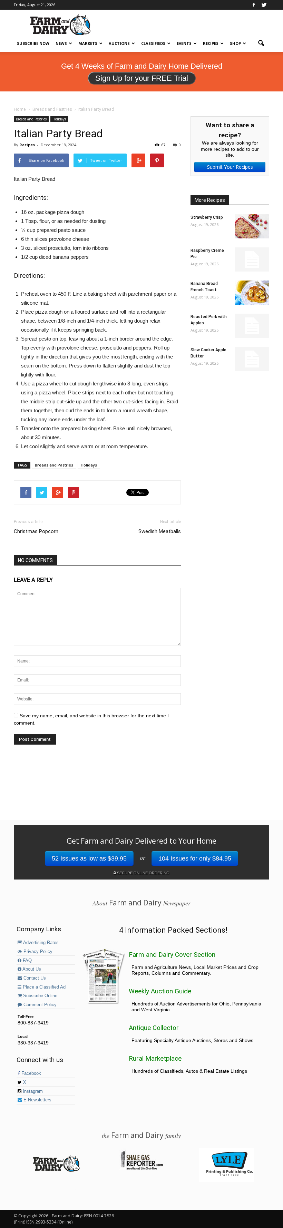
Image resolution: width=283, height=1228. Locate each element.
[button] (261, 43)
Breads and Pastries (31, 119)
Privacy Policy (37, 951)
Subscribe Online (39, 995)
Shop (235, 43)
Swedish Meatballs (159, 531)
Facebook (30, 1073)
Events (184, 43)
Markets (87, 43)
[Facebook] (253, 5)
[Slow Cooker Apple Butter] (252, 359)
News (61, 43)
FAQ (26, 960)
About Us (31, 969)
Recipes (210, 43)
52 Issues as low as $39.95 (89, 858)
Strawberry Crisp (207, 217)
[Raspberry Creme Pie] (252, 259)
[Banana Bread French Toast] (252, 293)
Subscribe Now (33, 43)
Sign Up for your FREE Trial (141, 78)
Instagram (32, 1091)
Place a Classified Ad (43, 987)
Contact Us (34, 978)
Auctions (119, 43)
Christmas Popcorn (36, 531)
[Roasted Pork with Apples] (252, 326)
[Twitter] (264, 5)
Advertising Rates (40, 942)
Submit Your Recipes (230, 167)
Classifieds (153, 43)
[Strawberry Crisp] (252, 226)
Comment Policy (39, 1004)
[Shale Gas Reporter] (141, 1168)
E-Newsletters (36, 1100)
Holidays (59, 119)
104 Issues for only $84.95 (194, 858)
